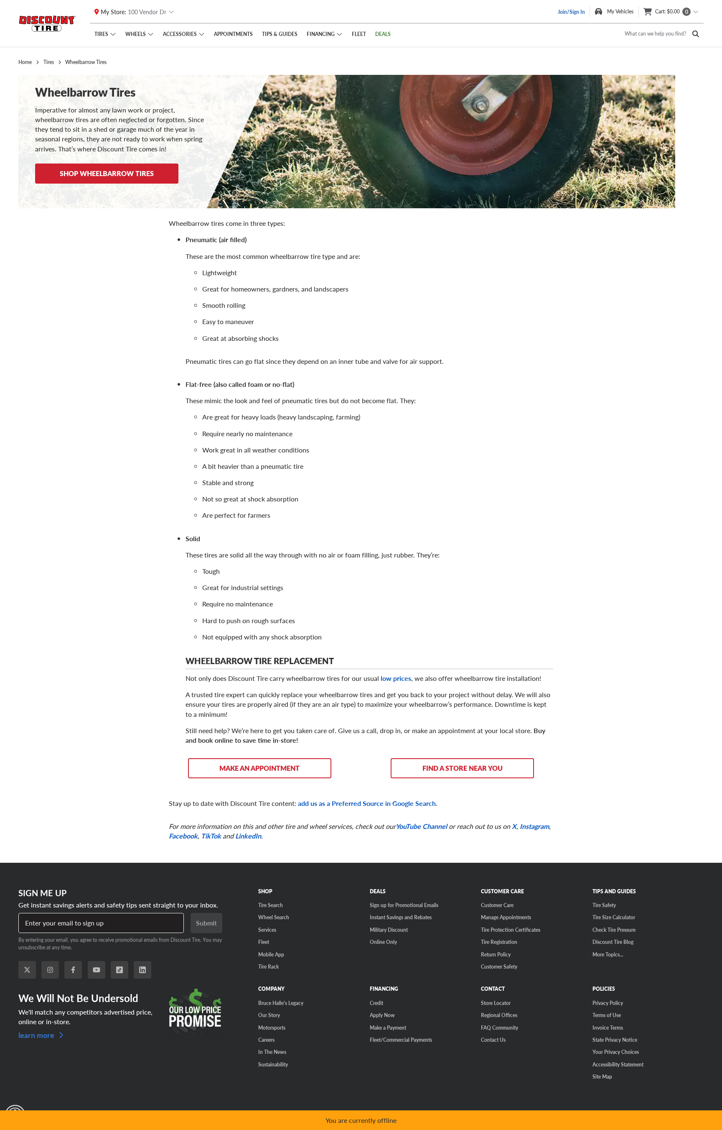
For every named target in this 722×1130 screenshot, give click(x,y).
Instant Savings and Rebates (401, 917)
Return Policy (496, 954)
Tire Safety (604, 905)
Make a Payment (388, 1027)
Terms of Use (606, 1015)
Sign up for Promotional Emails (404, 905)
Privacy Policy (607, 1003)
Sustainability (273, 1064)
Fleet (359, 34)
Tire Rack (268, 966)
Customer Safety (499, 966)
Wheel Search (273, 917)
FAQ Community (499, 1027)
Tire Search (270, 905)
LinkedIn (248, 836)
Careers (266, 1039)
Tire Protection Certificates (510, 929)
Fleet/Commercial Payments (401, 1039)
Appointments (233, 34)
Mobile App (271, 954)
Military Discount (389, 929)
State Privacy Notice (614, 1039)
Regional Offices (499, 1015)
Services (267, 929)
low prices (396, 678)
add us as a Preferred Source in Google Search (367, 803)
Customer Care (497, 905)
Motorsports (271, 1027)
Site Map (602, 1076)
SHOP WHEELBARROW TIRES (107, 173)
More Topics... (607, 954)
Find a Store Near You (462, 768)
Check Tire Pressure (614, 929)
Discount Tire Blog (612, 941)
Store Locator (496, 1003)
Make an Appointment (259, 768)
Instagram (534, 826)
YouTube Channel (421, 826)
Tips (279, 34)
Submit (206, 923)
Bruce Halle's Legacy (280, 1003)
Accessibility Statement (617, 1064)
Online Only (383, 941)
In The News (272, 1051)
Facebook (183, 836)
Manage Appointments (506, 917)
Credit (376, 1003)
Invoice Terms (607, 1027)
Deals (383, 34)
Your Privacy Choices (615, 1051)
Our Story (269, 1015)
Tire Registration (499, 941)
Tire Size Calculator (613, 917)
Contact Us (493, 1039)
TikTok (211, 836)
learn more (37, 1034)
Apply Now (382, 1015)
